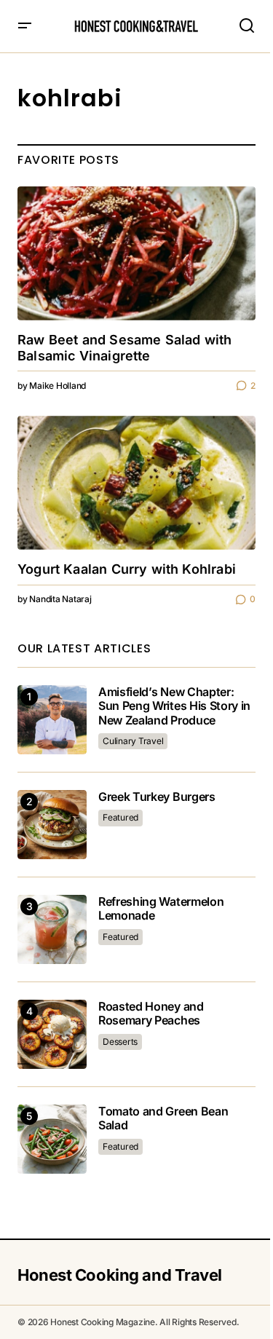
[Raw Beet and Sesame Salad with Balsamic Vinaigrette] (136, 253)
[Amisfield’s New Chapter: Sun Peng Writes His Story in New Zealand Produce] (52, 719)
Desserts (120, 1041)
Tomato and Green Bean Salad (163, 1118)
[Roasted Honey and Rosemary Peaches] (52, 1034)
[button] (24, 26)
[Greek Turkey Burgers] (52, 824)
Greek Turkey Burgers (156, 797)
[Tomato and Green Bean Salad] (52, 1139)
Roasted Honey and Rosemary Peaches (151, 1013)
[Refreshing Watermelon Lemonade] (52, 929)
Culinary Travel (133, 740)
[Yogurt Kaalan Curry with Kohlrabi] (136, 483)
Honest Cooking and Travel (119, 1274)
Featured (120, 817)
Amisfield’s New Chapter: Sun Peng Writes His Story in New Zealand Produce (174, 706)
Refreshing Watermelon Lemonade (160, 909)
